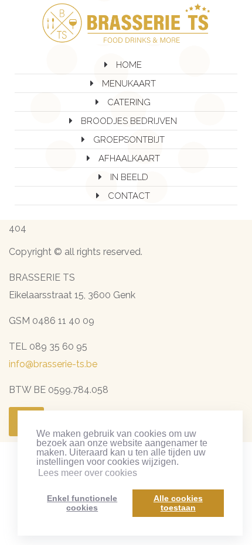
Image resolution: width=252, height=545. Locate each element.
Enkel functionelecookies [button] (82, 503)
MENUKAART (129, 83)
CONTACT (129, 196)
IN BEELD (129, 177)
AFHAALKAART (129, 158)
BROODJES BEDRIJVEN (129, 121)
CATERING (129, 102)
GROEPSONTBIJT (129, 139)
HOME (129, 65)
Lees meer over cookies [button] (87, 473)
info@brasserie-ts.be (53, 364)
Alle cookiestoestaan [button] (178, 503)
